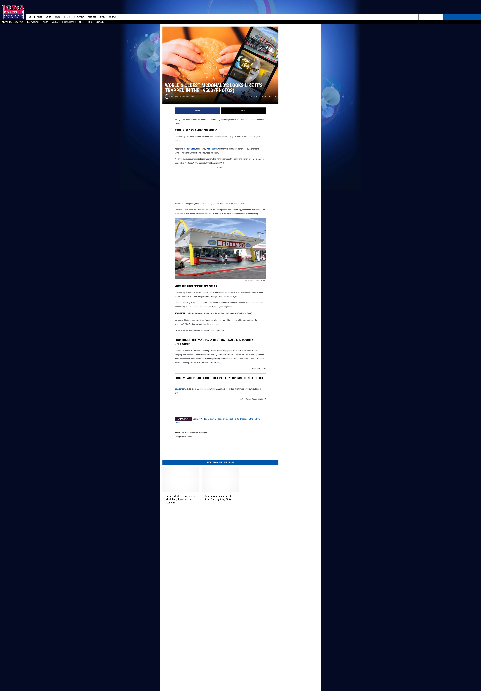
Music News (69, 22)
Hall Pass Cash (33, 22)
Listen (48, 17)
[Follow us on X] (440, 17)
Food (187, 433)
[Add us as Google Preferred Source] (415, 17)
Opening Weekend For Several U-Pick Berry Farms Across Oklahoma (180, 499)
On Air (39, 17)
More (102, 17)
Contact (112, 17)
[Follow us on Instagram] (428, 17)
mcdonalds (194, 433)
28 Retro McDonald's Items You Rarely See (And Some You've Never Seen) (219, 313)
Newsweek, (191, 149)
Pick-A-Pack (18, 22)
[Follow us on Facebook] (421, 17)
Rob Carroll (174, 96)
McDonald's (211, 149)
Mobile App (56, 22)
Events (70, 17)
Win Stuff (92, 17)
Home (30, 17)
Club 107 (80, 17)
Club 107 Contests (85, 22)
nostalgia (203, 433)
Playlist (59, 17)
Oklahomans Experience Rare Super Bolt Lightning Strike (219, 497)
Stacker (178, 389)
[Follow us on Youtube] (434, 17)
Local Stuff (100, 22)
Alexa (45, 22)
